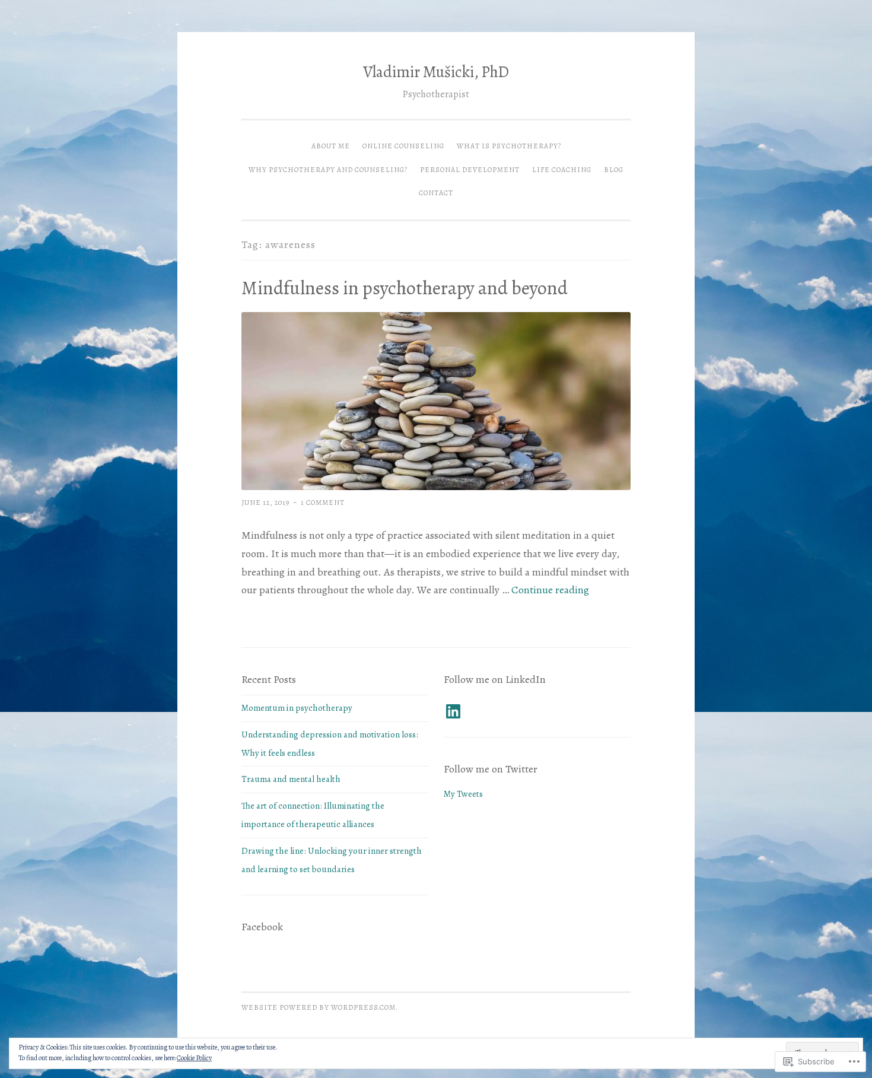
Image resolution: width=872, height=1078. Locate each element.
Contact (436, 193)
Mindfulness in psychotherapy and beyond (404, 288)
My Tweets (463, 794)
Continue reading (550, 590)
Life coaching (561, 169)
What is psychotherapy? (509, 146)
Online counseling (403, 146)
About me (330, 146)
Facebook (262, 927)
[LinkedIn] (453, 711)
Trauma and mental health (290, 779)
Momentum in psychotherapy (296, 708)
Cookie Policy (194, 1058)
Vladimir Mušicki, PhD (436, 71)
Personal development (470, 169)
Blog (613, 169)
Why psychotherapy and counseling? (328, 169)
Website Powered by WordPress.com (318, 1007)
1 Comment (323, 502)
